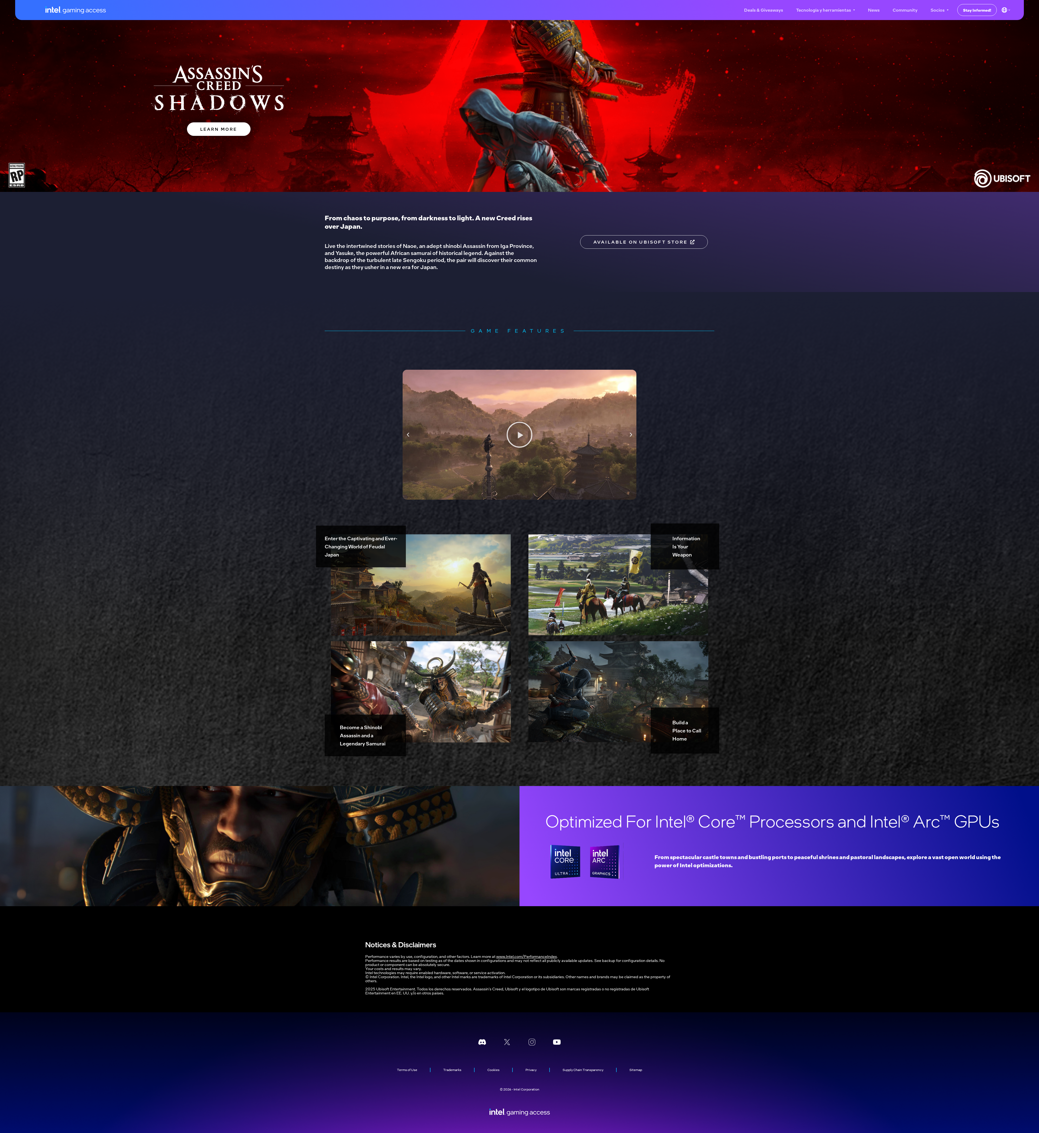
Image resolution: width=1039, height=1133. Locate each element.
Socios (938, 10)
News (874, 10)
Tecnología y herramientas (823, 10)
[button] (408, 434)
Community (905, 10)
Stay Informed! (977, 10)
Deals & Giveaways (763, 10)
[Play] (519, 435)
